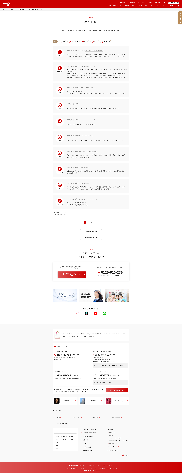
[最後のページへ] (97, 222)
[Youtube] (95, 313)
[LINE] (104, 313)
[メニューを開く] (178, 5)
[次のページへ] (95, 222)
